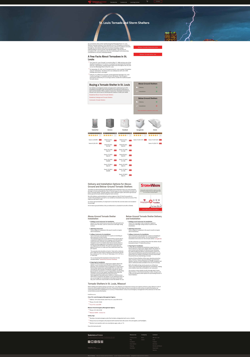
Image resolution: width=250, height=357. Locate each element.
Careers (142, 339)
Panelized (114, 259)
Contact (155, 335)
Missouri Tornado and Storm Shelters (104, 355)
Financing (132, 346)
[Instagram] (102, 342)
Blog (131, 339)
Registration (155, 348)
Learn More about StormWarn (150, 209)
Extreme (108, 259)
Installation (132, 342)
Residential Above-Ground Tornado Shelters (101, 95)
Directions (155, 344)
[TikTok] (98, 342)
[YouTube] (92, 342)
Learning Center (135, 2)
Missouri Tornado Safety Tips (148, 54)
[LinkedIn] (95, 342)
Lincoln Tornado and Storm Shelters (122, 355)
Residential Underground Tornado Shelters (100, 97)
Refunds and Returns (157, 346)
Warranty (155, 350)
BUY (100, 139)
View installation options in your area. (148, 110)
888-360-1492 (156, 337)
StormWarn (132, 348)
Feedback (155, 342)
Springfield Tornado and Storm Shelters (140, 355)
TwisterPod (103, 259)
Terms (94, 347)
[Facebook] (89, 342)
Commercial (123, 2)
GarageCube (158, 239)
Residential (113, 2)
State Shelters (133, 344)
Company (144, 335)
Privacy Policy (90, 347)
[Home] (97, 2)
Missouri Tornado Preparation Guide (148, 47)
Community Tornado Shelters (97, 100)
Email (154, 339)
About (142, 337)
